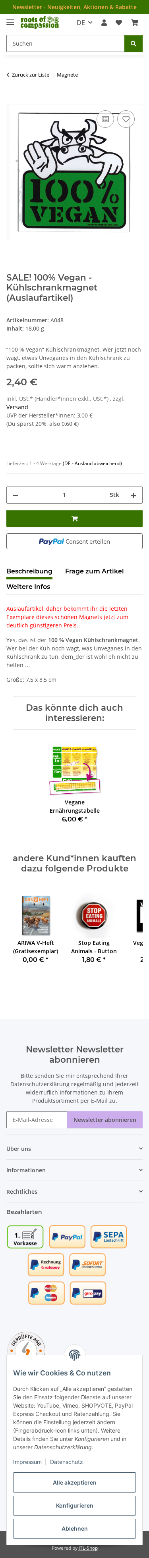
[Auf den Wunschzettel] (126, 119)
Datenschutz (66, 1461)
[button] (104, 23)
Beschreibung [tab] (29, 571)
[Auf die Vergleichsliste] (105, 119)
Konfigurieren (74, 1505)
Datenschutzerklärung (40, 1084)
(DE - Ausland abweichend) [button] (92, 463)
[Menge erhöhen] (133, 495)
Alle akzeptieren (75, 1482)
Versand (17, 407)
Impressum (27, 1461)
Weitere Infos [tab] (28, 587)
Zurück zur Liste (30, 74)
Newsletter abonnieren (105, 1119)
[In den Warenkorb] (12, 99)
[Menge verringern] (15, 495)
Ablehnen (75, 1528)
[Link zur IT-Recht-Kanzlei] (26, 1350)
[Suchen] (133, 43)
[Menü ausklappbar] (10, 19)
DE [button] (81, 22)
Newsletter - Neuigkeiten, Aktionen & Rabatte (74, 7)
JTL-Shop (88, 1548)
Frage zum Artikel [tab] (94, 571)
